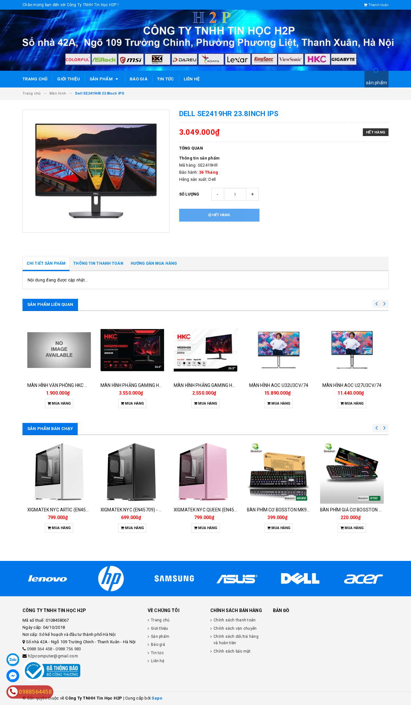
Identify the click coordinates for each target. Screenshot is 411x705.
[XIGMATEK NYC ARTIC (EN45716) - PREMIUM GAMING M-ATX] (59, 472)
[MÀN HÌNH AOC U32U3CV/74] (278, 350)
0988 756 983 (68, 648)
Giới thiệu (68, 79)
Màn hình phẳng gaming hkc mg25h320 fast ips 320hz (162, 385)
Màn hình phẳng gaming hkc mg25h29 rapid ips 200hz (234, 385)
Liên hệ (192, 79)
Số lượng (189, 194)
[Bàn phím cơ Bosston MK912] (278, 472)
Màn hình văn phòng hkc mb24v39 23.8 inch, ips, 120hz (88, 385)
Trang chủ (35, 79)
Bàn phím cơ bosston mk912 (279, 509)
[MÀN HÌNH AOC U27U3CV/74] (352, 350)
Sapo (157, 698)
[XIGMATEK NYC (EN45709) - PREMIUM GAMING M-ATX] (132, 472)
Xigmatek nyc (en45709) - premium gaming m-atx (156, 509)
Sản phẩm (102, 79)
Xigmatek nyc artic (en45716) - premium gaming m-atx (89, 509)
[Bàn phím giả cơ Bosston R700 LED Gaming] (352, 472)
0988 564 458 (39, 648)
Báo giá (138, 79)
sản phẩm (376, 82)
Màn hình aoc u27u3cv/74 (351, 385)
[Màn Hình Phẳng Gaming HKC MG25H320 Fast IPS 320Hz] (132, 350)
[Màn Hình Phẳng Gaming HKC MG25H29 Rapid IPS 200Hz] (205, 350)
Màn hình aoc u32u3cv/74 (278, 385)
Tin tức (165, 79)
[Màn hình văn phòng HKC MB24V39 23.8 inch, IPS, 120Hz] (59, 350)
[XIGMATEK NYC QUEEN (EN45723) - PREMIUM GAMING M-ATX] (205, 472)
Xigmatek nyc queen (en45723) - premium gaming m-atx (237, 509)
